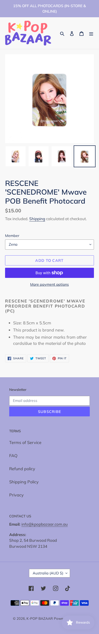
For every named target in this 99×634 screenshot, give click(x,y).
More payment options (49, 284)
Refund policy (22, 468)
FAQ (13, 455)
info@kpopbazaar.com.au (44, 524)
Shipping (37, 218)
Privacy (16, 495)
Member (12, 235)
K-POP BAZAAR (39, 618)
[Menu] (91, 33)
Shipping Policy (24, 481)
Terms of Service (25, 442)
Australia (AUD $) (48, 573)
